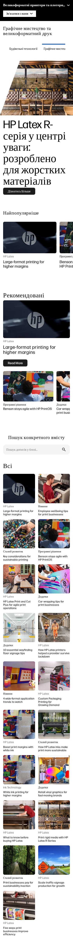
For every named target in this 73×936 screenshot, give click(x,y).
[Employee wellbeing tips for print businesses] (54, 488)
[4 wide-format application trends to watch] (19, 676)
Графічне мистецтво (57, 49)
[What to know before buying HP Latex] (19, 814)
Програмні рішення (14, 404)
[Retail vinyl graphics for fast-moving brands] (54, 769)
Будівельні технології (23, 49)
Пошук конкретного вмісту (36, 437)
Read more (15, 363)
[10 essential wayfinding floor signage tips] (19, 627)
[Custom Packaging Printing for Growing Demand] (54, 676)
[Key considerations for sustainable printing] (19, 533)
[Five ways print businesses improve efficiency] (19, 905)
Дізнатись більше (19, 191)
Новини (42, 506)
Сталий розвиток (13, 551)
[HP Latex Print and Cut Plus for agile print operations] (19, 578)
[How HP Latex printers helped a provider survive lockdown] (54, 627)
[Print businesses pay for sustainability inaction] (19, 860)
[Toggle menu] (68, 5)
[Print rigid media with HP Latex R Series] (54, 814)
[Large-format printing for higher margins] (29, 237)
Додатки (61, 404)
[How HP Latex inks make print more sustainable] (54, 724)
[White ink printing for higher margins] (19, 769)
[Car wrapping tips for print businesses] (54, 578)
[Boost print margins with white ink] (19, 724)
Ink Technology (12, 787)
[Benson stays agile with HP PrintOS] (28, 386)
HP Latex (8, 256)
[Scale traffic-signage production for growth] (54, 860)
